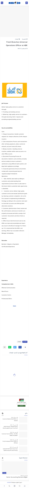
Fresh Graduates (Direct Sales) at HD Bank (10, 442)
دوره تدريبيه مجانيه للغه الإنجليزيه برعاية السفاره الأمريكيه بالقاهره (10, 449)
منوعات (16, 39)
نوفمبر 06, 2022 (13, 432)
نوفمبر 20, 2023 (13, 440)
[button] (20, 347)
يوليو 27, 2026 (23, 475)
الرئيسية (24, 39)
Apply (14, 306)
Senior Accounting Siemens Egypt (16, 477)
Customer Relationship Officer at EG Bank (10, 420)
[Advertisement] (14, 21)
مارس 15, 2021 (13, 425)
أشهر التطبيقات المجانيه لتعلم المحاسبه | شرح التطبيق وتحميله (10, 427)
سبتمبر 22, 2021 (13, 447)
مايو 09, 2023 (14, 417)
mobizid (9, 482)
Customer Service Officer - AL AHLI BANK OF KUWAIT (10, 434)
